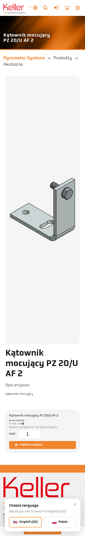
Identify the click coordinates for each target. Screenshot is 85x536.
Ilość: (12, 434)
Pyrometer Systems (24, 58)
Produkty (62, 58)
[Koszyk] (67, 7)
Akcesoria (12, 64)
